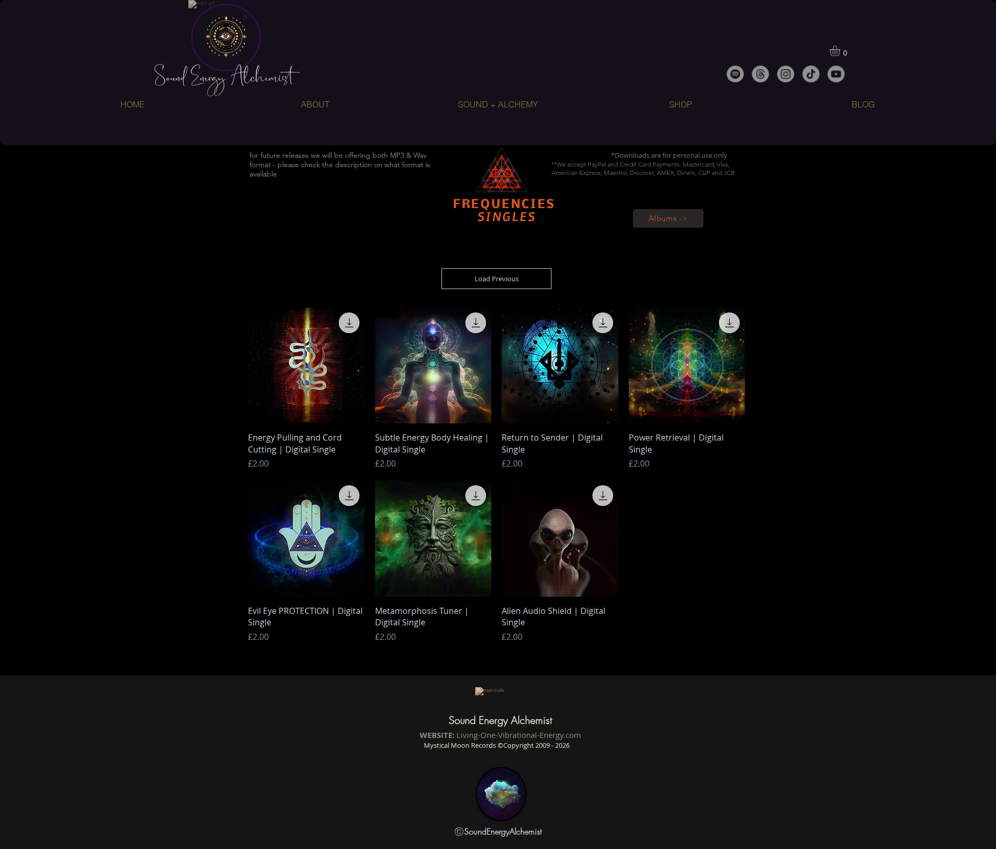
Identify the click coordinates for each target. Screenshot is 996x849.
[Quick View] (306, 365)
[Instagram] (785, 74)
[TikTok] (811, 74)
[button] (841, 50)
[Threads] (760, 74)
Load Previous (497, 278)
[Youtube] (836, 74)
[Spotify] (734, 74)
